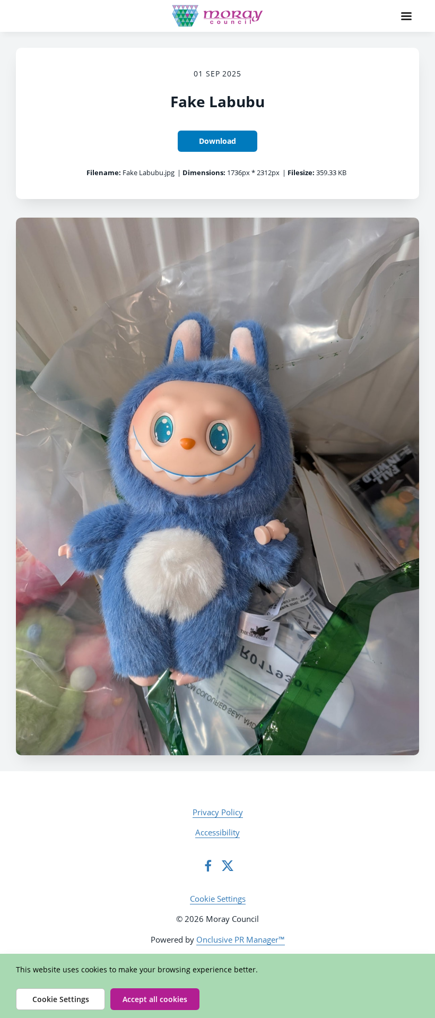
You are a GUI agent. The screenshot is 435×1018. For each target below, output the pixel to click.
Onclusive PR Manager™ (240, 939)
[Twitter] (227, 866)
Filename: (103, 172)
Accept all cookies (155, 999)
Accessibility (217, 832)
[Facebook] (208, 866)
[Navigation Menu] (406, 16)
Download (217, 141)
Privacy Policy (218, 812)
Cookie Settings (218, 898)
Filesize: (301, 172)
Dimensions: (203, 172)
